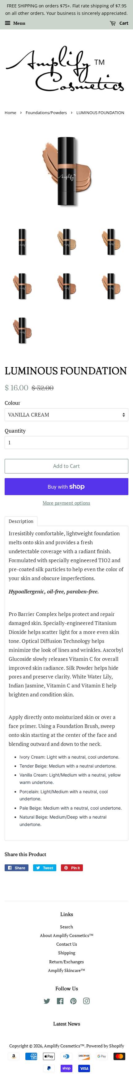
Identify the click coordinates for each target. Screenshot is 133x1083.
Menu (18, 23)
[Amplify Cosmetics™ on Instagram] (86, 1002)
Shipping (66, 953)
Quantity (15, 430)
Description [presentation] (21, 521)
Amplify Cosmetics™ (64, 1046)
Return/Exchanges (66, 962)
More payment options (66, 503)
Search (66, 927)
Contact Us (66, 944)
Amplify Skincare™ (66, 970)
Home (10, 112)
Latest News (66, 1024)
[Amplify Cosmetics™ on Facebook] (60, 1002)
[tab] (21, 521)
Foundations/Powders (46, 112)
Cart (123, 23)
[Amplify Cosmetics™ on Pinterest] (73, 1002)
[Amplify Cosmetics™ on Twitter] (47, 1002)
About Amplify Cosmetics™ (66, 935)
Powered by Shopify (105, 1046)
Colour (12, 402)
